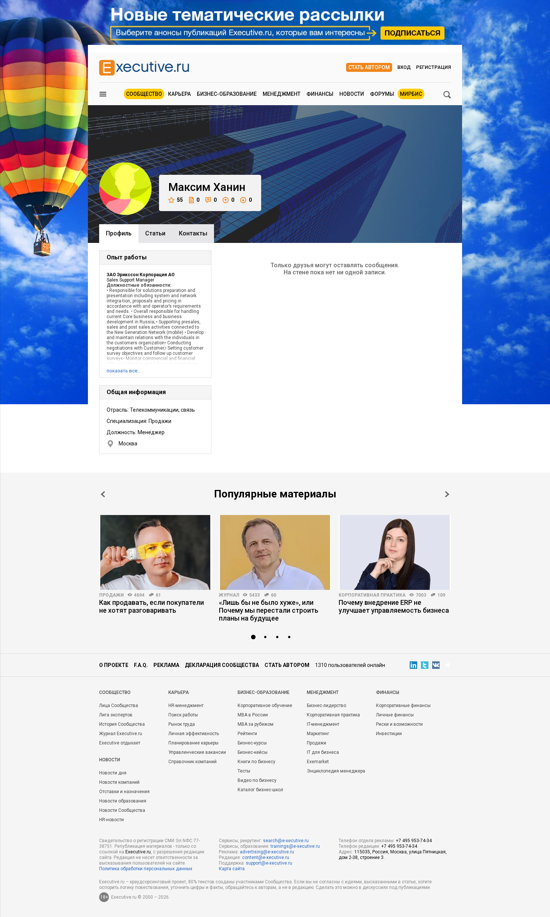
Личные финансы (395, 715)
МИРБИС (411, 94)
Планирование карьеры (193, 743)
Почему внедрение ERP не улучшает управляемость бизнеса (394, 606)
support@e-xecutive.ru (269, 863)
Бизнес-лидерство (326, 705)
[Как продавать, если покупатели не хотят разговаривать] (155, 552)
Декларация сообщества (222, 665)
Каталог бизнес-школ (260, 789)
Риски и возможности (399, 724)
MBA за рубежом (256, 724)
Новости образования (122, 801)
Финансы (319, 94)
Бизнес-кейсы (253, 752)
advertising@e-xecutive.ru (267, 851)
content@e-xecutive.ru (265, 857)
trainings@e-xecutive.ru (295, 846)
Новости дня (112, 773)
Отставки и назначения (124, 791)
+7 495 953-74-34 (414, 840)
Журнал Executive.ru (120, 733)
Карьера (179, 94)
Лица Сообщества (118, 705)
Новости (351, 94)
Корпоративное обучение (265, 705)
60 (273, 595)
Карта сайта (232, 868)
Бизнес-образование (227, 94)
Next (447, 494)
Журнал (229, 595)
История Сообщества (122, 724)
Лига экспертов (115, 715)
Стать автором (369, 67)
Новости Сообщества (122, 810)
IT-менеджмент (323, 724)
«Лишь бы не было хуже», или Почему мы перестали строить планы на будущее (268, 610)
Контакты (193, 233)
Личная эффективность (193, 733)
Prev (103, 494)
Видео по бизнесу (257, 780)
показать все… (124, 371)
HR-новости (111, 819)
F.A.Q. (141, 665)
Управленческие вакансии (197, 752)
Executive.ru (138, 851)
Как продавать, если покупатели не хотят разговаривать (151, 606)
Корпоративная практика (372, 595)
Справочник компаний (192, 761)
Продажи (111, 595)
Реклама (166, 665)
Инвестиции (389, 733)
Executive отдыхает (119, 743)
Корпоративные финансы (403, 705)
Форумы (382, 94)
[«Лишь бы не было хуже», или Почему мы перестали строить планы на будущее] (275, 552)
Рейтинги (247, 733)
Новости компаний (119, 782)
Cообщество (115, 692)
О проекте (113, 665)
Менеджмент (281, 94)
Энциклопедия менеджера (336, 771)
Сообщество (144, 94)
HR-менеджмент (186, 705)
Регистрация (433, 67)
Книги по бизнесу (256, 761)
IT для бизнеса (323, 752)
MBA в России (253, 715)
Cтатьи (155, 233)
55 (180, 200)
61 (158, 595)
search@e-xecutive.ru (286, 840)
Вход (404, 67)
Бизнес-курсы (252, 743)
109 (441, 595)
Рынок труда (181, 724)
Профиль (119, 233)
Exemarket (318, 761)
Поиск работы (183, 715)
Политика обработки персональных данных (145, 868)
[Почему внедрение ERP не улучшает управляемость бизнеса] (395, 552)
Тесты (244, 771)
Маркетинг (318, 733)
